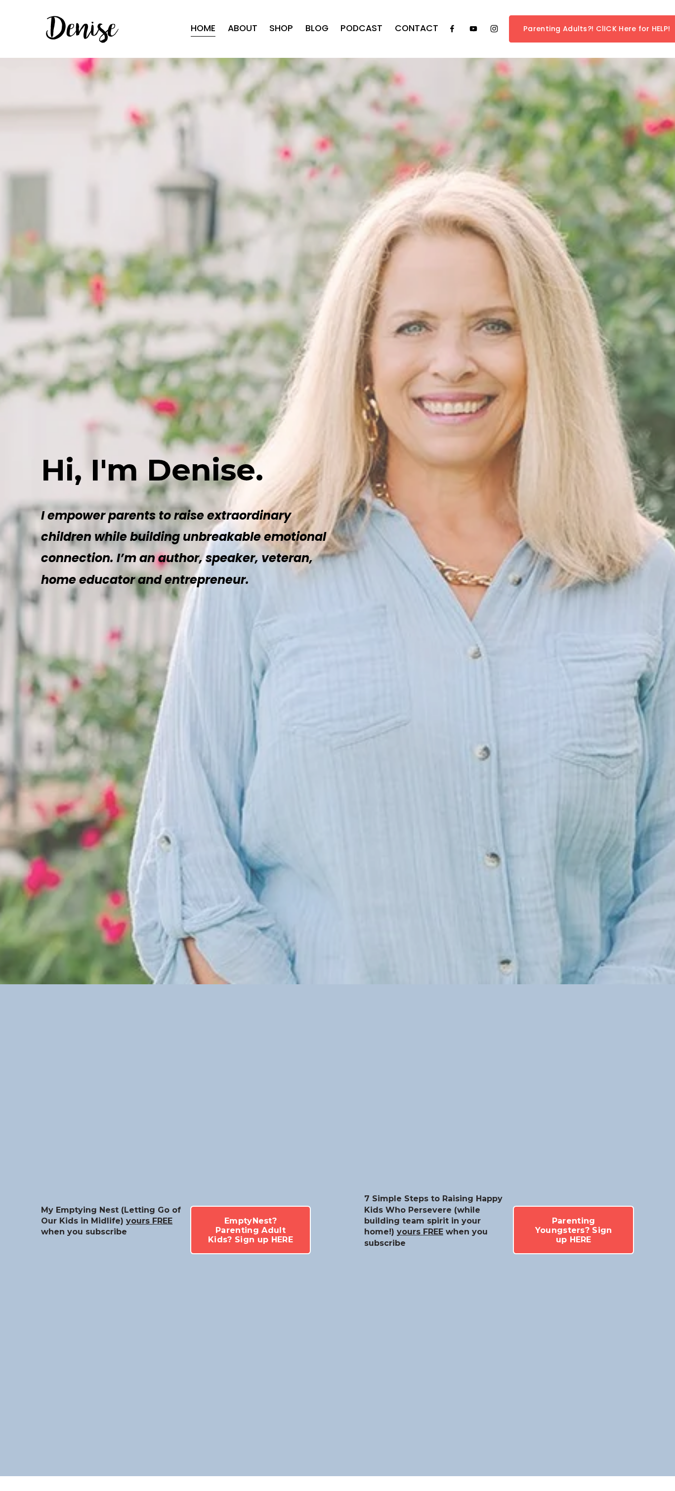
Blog (317, 28)
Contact (416, 28)
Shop (281, 28)
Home (203, 28)
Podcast (361, 28)
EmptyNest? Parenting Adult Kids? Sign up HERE (250, 1230)
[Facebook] (452, 28)
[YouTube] (473, 28)
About (242, 28)
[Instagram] (494, 28)
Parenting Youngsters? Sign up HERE (573, 1230)
